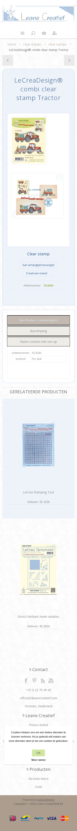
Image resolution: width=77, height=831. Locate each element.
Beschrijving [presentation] (38, 331)
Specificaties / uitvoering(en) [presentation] (38, 320)
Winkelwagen (43, 33)
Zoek (38, 787)
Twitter (34, 680)
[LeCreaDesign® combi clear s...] (69, 60)
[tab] (38, 320)
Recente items (39, 779)
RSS (43, 680)
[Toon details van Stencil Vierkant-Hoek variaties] (38, 569)
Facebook (26, 680)
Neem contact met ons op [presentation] (38, 342)
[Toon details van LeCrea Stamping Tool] (38, 445)
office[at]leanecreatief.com (38, 698)
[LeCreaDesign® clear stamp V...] (7, 60)
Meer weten (38, 759)
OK (38, 753)
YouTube (51, 680)
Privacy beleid (38, 725)
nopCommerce (46, 799)
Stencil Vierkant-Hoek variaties (38, 617)
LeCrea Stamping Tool (38, 492)
